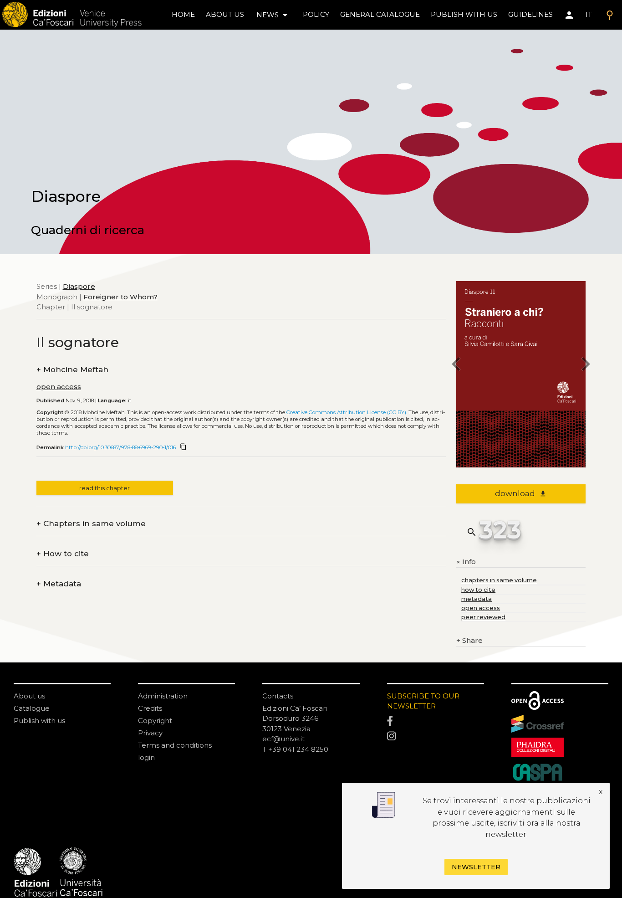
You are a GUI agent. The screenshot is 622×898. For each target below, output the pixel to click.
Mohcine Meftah (72, 369)
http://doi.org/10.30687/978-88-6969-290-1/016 (120, 447)
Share (469, 640)
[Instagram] (435, 736)
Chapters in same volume (91, 523)
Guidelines (530, 14)
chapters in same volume (499, 580)
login (146, 757)
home (183, 14)
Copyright (155, 720)
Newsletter (476, 867)
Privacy (150, 733)
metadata (476, 598)
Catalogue (32, 708)
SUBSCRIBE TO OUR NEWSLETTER (423, 701)
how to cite (478, 589)
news (273, 15)
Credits (150, 708)
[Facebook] (435, 721)
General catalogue (380, 14)
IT (589, 14)
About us (225, 14)
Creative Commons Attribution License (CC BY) (346, 412)
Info (466, 562)
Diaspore (79, 286)
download (520, 493)
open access (58, 386)
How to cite (62, 553)
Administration (163, 696)
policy (316, 14)
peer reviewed (483, 617)
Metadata (58, 584)
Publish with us (464, 14)
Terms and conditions (175, 745)
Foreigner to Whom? (120, 296)
